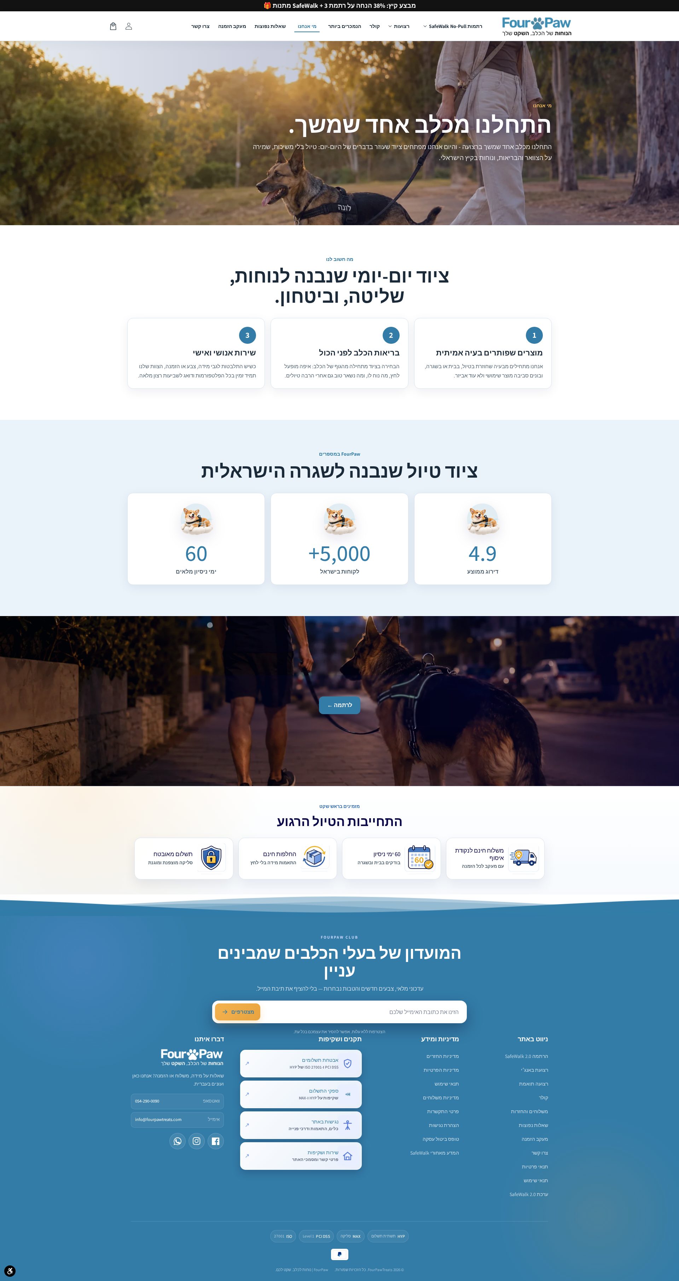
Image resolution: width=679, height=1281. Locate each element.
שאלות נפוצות (533, 1125)
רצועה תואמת (533, 1084)
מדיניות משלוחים (441, 1097)
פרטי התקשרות (443, 1111)
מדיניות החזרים (442, 1056)
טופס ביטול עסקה (441, 1139)
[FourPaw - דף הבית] (192, 1057)
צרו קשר (540, 1153)
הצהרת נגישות (444, 1125)
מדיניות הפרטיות (441, 1070)
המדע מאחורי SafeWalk (434, 1153)
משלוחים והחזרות (529, 1111)
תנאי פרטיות (535, 1166)
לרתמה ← (339, 705)
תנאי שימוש (536, 1180)
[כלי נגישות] (10, 1271)
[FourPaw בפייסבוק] (216, 1141)
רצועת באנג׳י (534, 1070)
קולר (543, 1097)
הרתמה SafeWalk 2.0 (526, 1056)
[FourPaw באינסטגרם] (196, 1141)
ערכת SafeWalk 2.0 (529, 1194)
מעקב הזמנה (535, 1139)
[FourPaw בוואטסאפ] (177, 1141)
